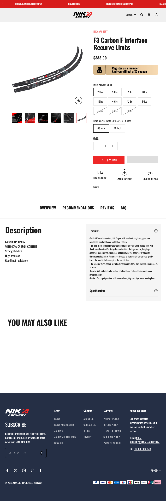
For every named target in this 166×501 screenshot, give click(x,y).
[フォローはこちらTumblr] (40, 470)
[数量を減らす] (98, 146)
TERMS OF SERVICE (112, 431)
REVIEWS (107, 208)
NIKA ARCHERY (100, 31)
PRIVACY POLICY (111, 419)
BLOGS (86, 431)
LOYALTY (87, 437)
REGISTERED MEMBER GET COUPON (24, 3)
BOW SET (58, 443)
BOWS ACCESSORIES (64, 425)
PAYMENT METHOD (112, 443)
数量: (96, 138)
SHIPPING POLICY (111, 437)
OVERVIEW (48, 208)
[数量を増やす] (112, 146)
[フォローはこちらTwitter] (15, 470)
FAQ (123, 208)
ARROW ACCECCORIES (65, 437)
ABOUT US (88, 419)
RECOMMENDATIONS (78, 208)
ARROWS (58, 431)
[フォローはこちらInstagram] (24, 470)
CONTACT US (89, 425)
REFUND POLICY (111, 425)
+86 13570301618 (142, 449)
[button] (142, 159)
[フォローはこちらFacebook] (7, 470)
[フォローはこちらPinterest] (32, 470)
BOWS (57, 419)
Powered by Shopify (34, 482)
